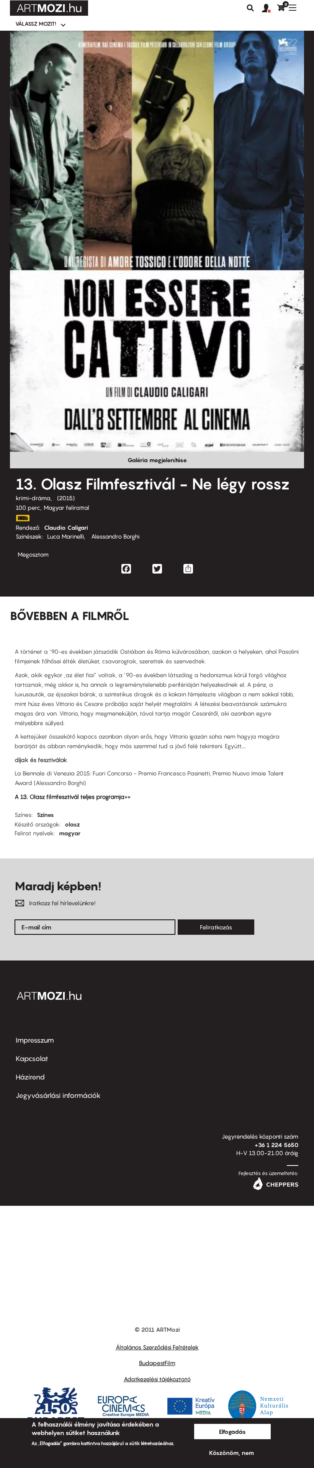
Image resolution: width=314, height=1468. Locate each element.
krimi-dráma (33, 497)
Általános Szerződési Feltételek (157, 1347)
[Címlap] (49, 8)
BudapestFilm (157, 1362)
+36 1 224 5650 (276, 1144)
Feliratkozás (216, 927)
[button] (269, 8)
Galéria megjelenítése (157, 459)
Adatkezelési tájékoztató (157, 1378)
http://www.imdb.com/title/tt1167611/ (22, 518)
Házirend (30, 1077)
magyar (69, 833)
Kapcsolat (32, 1059)
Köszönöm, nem (231, 1452)
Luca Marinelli (65, 536)
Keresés (250, 8)
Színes (45, 814)
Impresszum (35, 1040)
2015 (66, 497)
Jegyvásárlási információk (58, 1095)
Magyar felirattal (66, 507)
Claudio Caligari (66, 527)
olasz (72, 824)
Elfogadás (232, 1431)
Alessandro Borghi (114, 536)
